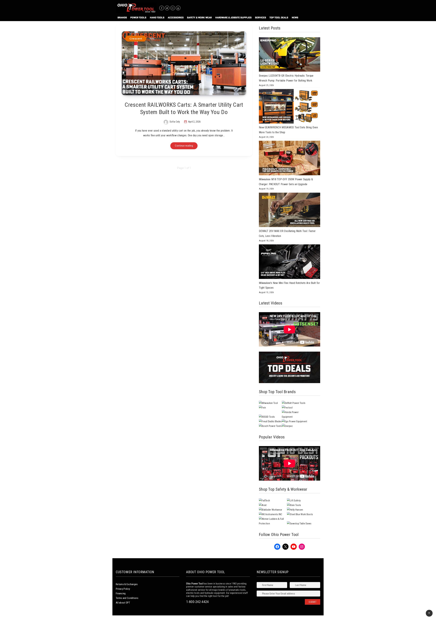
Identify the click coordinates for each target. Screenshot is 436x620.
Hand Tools (157, 17)
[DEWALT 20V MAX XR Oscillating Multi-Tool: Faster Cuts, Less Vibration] (289, 211)
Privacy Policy (123, 588)
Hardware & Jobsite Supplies (233, 17)
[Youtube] (178, 8)
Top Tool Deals (278, 17)
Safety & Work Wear (199, 17)
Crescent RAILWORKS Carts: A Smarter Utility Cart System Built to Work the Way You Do (184, 108)
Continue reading (184, 145)
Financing (121, 593)
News (295, 17)
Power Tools (138, 17)
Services (260, 17)
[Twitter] (167, 8)
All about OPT (123, 602)
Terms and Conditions (127, 598)
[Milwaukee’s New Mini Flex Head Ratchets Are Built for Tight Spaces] (289, 262)
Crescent (135, 38)
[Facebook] (161, 8)
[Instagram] (172, 8)
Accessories (176, 17)
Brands (122, 17)
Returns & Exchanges (127, 584)
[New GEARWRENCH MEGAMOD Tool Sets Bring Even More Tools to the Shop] (289, 107)
